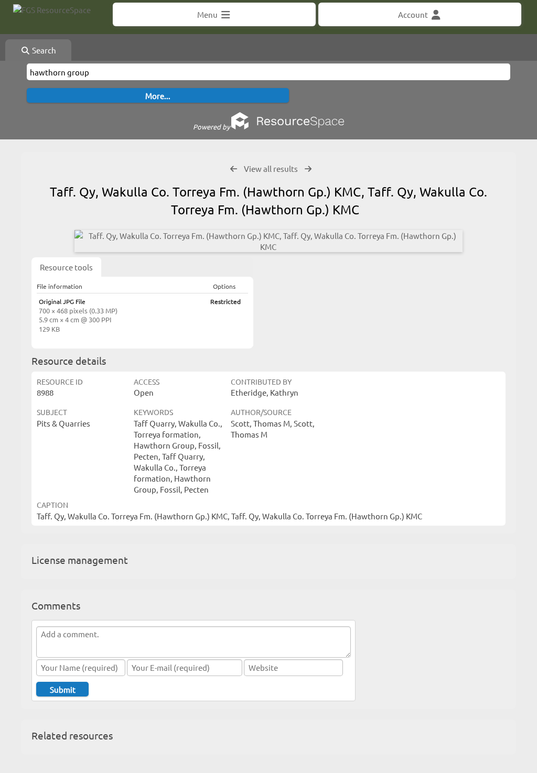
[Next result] (308, 169)
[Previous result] (233, 169)
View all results (271, 168)
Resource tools (66, 267)
